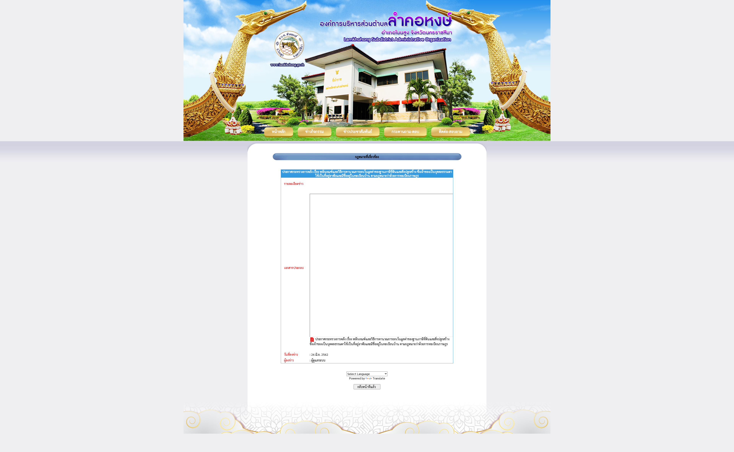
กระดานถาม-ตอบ (405, 131)
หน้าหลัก (278, 131)
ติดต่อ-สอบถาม (450, 131)
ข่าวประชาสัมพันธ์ (357, 131)
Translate (379, 378)
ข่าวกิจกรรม (314, 131)
